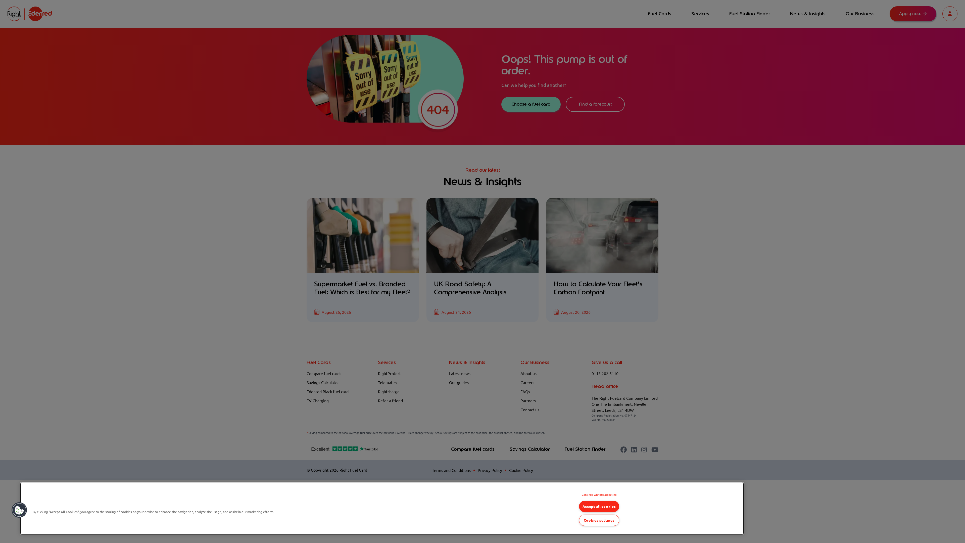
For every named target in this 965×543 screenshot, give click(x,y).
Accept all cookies (599, 506)
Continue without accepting (599, 494)
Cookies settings (599, 520)
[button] (19, 510)
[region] (382, 508)
